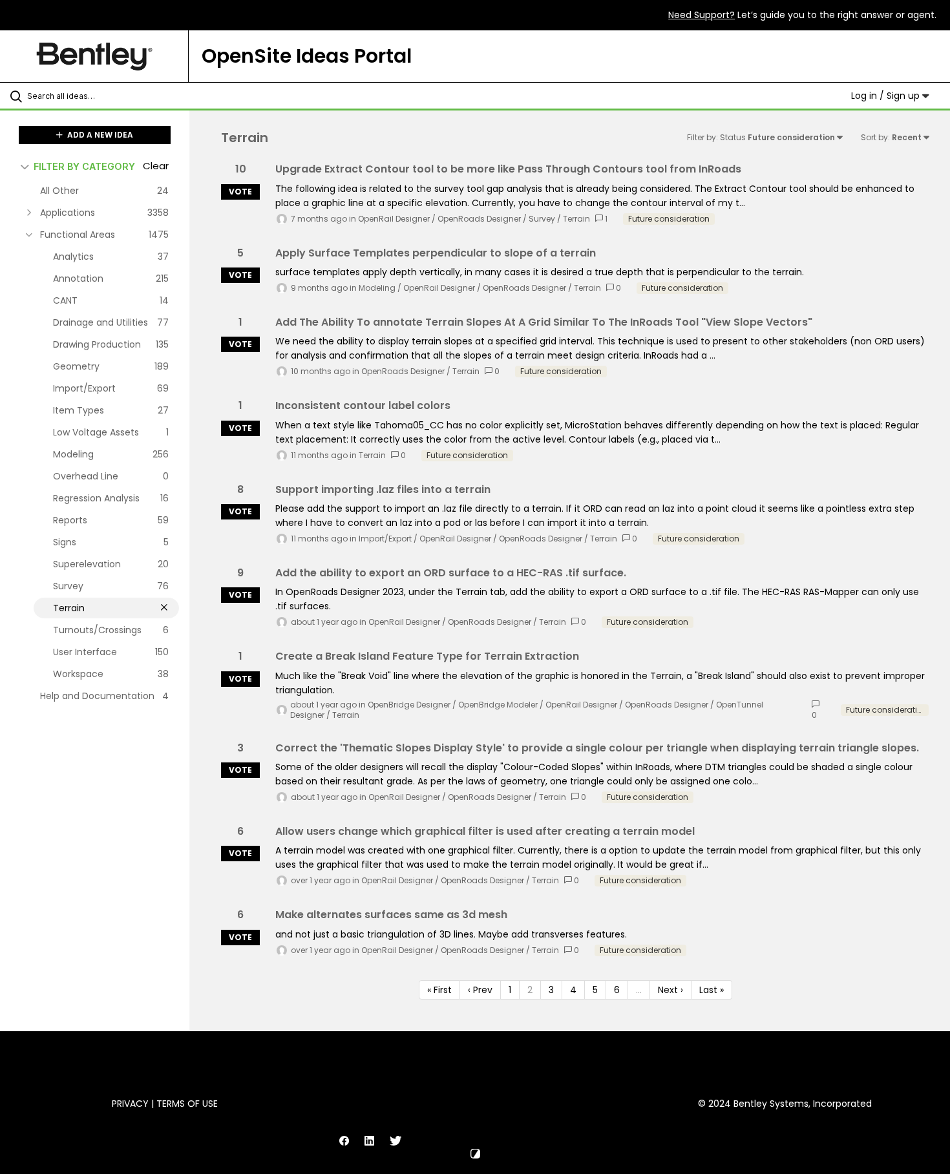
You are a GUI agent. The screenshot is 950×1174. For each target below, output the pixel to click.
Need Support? (701, 14)
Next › (670, 989)
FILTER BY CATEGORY (84, 166)
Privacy (130, 1103)
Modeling (377, 287)
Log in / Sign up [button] (886, 95)
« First (439, 989)
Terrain (576, 218)
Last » (711, 989)
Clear (156, 166)
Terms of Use (187, 1103)
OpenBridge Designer (409, 704)
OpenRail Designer (394, 218)
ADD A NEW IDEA (99, 134)
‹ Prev (480, 989)
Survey (542, 218)
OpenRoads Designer (479, 218)
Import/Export (385, 538)
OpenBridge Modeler (498, 704)
